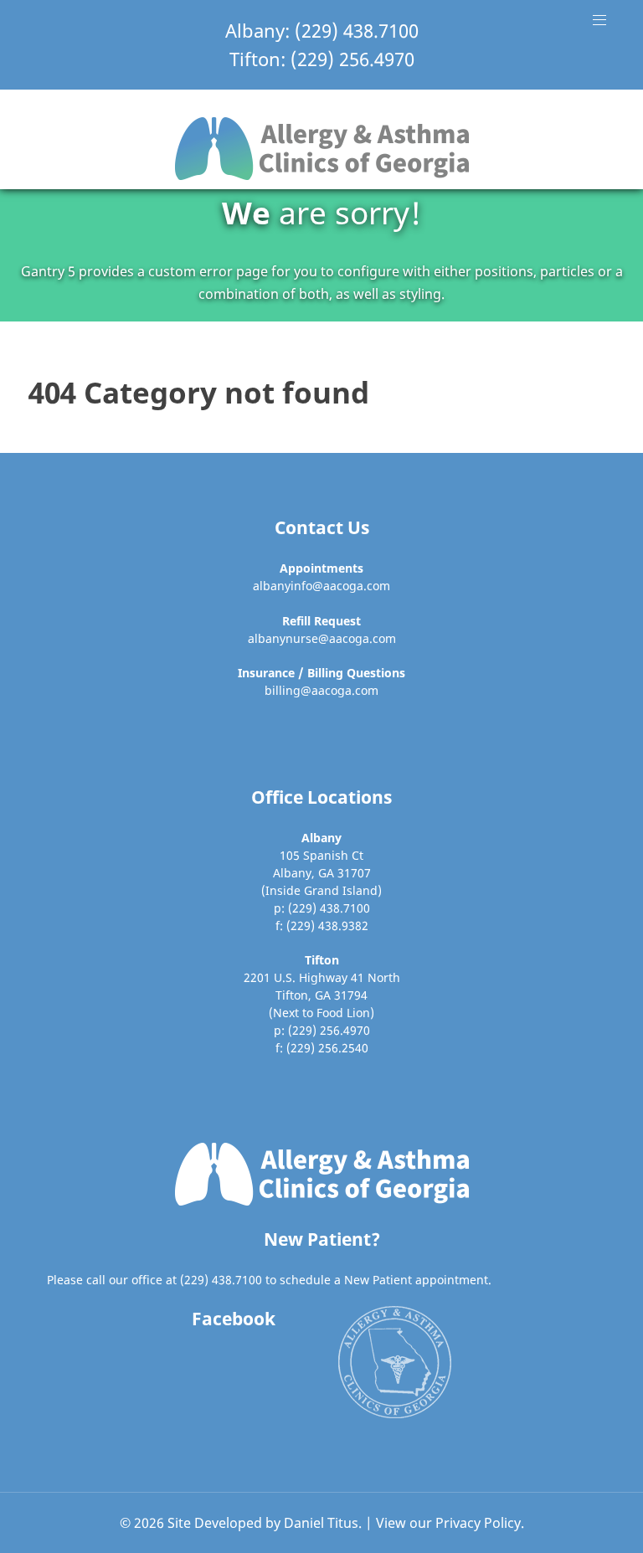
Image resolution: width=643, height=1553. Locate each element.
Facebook (233, 1318)
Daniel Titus (321, 1523)
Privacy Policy (478, 1523)
